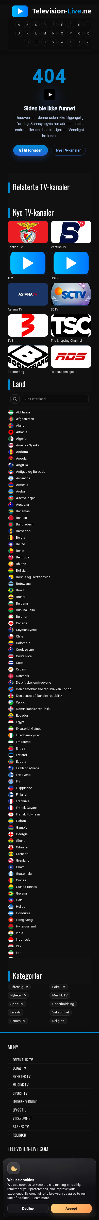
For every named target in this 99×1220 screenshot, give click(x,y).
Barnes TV (17, 1021)
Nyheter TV (18, 995)
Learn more (40, 1198)
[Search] (15, 399)
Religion (58, 1021)
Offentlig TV (19, 987)
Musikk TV (60, 995)
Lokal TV (58, 987)
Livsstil (15, 1012)
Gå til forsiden (30, 150)
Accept (71, 1208)
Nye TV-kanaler (68, 150)
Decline (28, 1208)
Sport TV (16, 1004)
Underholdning (63, 1004)
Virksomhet (60, 1012)
